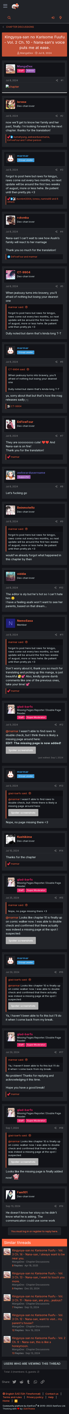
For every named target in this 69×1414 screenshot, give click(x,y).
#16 (61, 972)
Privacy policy (35, 1397)
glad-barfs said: (17, 793)
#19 (61, 1206)
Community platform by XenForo (34, 1406)
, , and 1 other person (28, 138)
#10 (61, 587)
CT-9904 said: (16, 369)
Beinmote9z (26, 507)
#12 (61, 724)
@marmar (12, 731)
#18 (61, 1127)
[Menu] (5, 6)
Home (6, 1400)
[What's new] (60, 17)
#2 (61, 115)
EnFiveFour (25, 422)
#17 (61, 1052)
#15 (61, 897)
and (24, 256)
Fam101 (22, 1192)
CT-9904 (23, 272)
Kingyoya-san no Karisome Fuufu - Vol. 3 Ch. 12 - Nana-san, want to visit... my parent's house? (37, 1319)
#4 (61, 231)
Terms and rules (12, 1397)
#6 (61, 361)
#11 (61, 634)
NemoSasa (25, 620)
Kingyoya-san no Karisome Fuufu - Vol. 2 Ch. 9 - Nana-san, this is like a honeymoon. (38, 1342)
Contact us (51, 1393)
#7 (61, 435)
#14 (61, 850)
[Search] (9, 17)
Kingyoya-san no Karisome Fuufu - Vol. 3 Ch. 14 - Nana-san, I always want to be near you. (38, 1254)
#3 (61, 169)
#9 (61, 521)
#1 (62, 80)
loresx (21, 102)
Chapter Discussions (37, 1261)
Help (51, 1397)
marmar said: (16, 307)
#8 (61, 486)
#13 (61, 785)
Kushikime (24, 837)
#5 (61, 286)
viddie (21, 574)
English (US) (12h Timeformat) (22, 1393)
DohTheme (29, 1408)
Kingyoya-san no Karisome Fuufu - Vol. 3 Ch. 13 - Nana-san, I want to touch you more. (38, 1277)
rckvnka (23, 217)
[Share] (57, 80)
